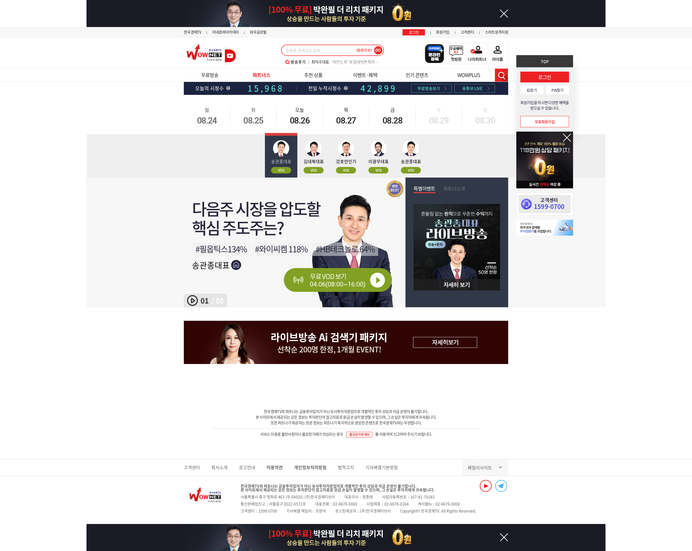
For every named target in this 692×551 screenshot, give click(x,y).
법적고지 (346, 467)
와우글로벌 (258, 32)
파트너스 (261, 75)
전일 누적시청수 (325, 88)
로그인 (414, 32)
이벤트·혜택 (365, 75)
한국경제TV (192, 32)
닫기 (567, 138)
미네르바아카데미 (225, 32)
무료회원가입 (545, 121)
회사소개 (219, 467)
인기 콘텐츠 (417, 75)
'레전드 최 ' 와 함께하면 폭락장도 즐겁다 (345, 62)
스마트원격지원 (496, 32)
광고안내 (247, 467)
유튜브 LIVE (472, 88)
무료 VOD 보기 (337, 279)
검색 (501, 75)
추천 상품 (313, 75)
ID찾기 (532, 90)
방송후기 (298, 62)
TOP (545, 61)
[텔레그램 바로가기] (501, 486)
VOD (281, 170)
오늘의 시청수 (210, 88)
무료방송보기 (428, 88)
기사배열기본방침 (381, 467)
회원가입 (442, 32)
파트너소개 (454, 188)
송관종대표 (211, 265)
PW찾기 (557, 90)
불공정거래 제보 (359, 434)
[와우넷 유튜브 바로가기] (486, 486)
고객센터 (467, 32)
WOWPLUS (468, 75)
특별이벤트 (424, 188)
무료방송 (209, 75)
